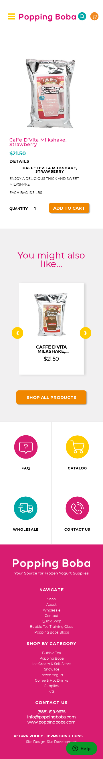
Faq (25, 468)
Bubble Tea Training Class (51, 626)
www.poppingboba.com (51, 722)
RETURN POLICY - (29, 736)
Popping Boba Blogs (51, 632)
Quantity (18, 209)
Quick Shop (51, 621)
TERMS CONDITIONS (64, 736)
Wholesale (26, 529)
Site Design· (36, 742)
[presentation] (17, 333)
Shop (51, 599)
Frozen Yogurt (51, 675)
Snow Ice (51, 669)
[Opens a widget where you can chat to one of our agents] (81, 749)
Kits (51, 691)
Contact (51, 616)
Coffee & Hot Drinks (51, 680)
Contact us (77, 529)
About (51, 604)
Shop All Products (51, 397)
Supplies (51, 686)
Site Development (62, 742)
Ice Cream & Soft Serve (51, 664)
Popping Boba (51, 658)
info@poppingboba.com (51, 717)
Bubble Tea (51, 653)
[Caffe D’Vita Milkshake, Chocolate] (51, 338)
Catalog (77, 468)
